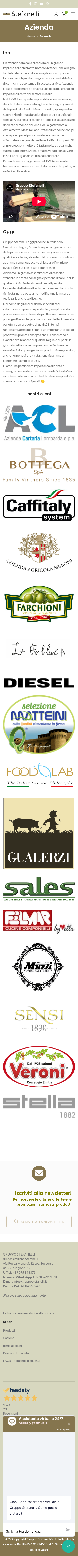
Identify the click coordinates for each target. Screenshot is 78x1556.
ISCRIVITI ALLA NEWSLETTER (42, 1222)
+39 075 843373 (23, 1272)
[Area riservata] (56, 14)
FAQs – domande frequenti (21, 1360)
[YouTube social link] (41, 4)
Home (31, 36)
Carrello (8, 1338)
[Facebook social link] (30, 4)
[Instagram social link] (35, 4)
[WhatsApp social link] (47, 4)
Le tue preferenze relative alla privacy (28, 1313)
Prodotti (9, 1330)
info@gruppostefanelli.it (30, 1281)
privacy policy (63, 1429)
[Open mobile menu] (73, 14)
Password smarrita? (16, 1353)
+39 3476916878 (30, 1277)
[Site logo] (21, 13)
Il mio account (12, 1345)
